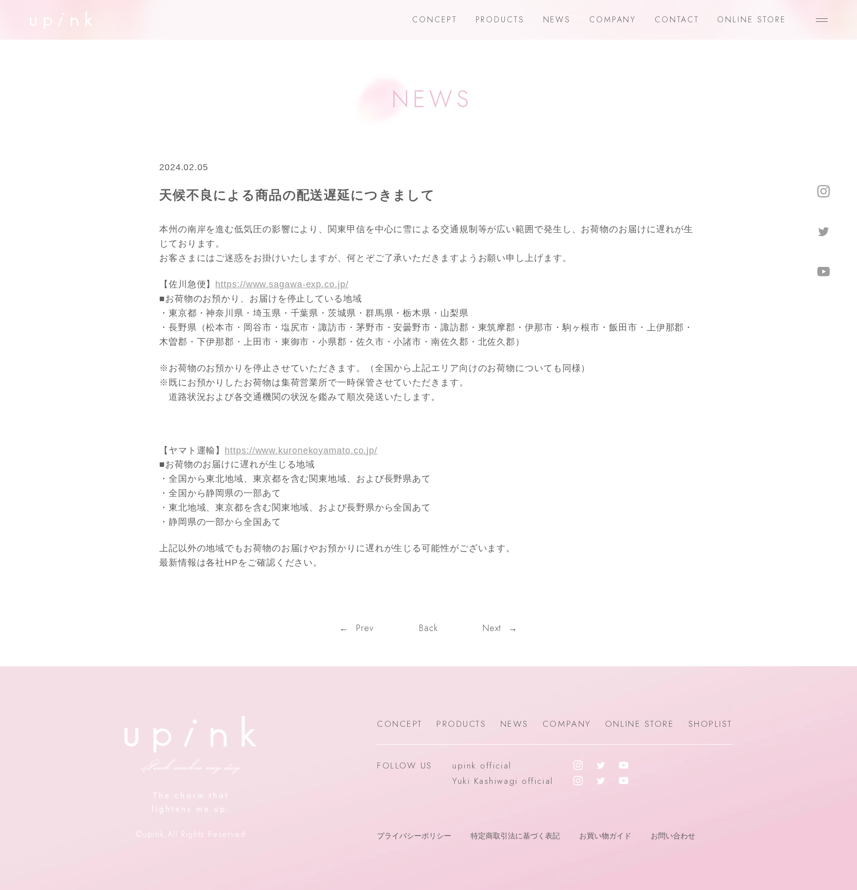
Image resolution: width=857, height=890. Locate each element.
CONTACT (677, 19)
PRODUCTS (500, 19)
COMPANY (612, 19)
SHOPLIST (710, 724)
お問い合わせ (673, 835)
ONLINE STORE (751, 19)
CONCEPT (434, 19)
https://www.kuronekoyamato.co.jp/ (301, 450)
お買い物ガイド (605, 835)
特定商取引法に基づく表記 (515, 835)
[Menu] (821, 19)
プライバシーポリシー (414, 835)
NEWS (557, 19)
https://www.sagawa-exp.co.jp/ (281, 284)
